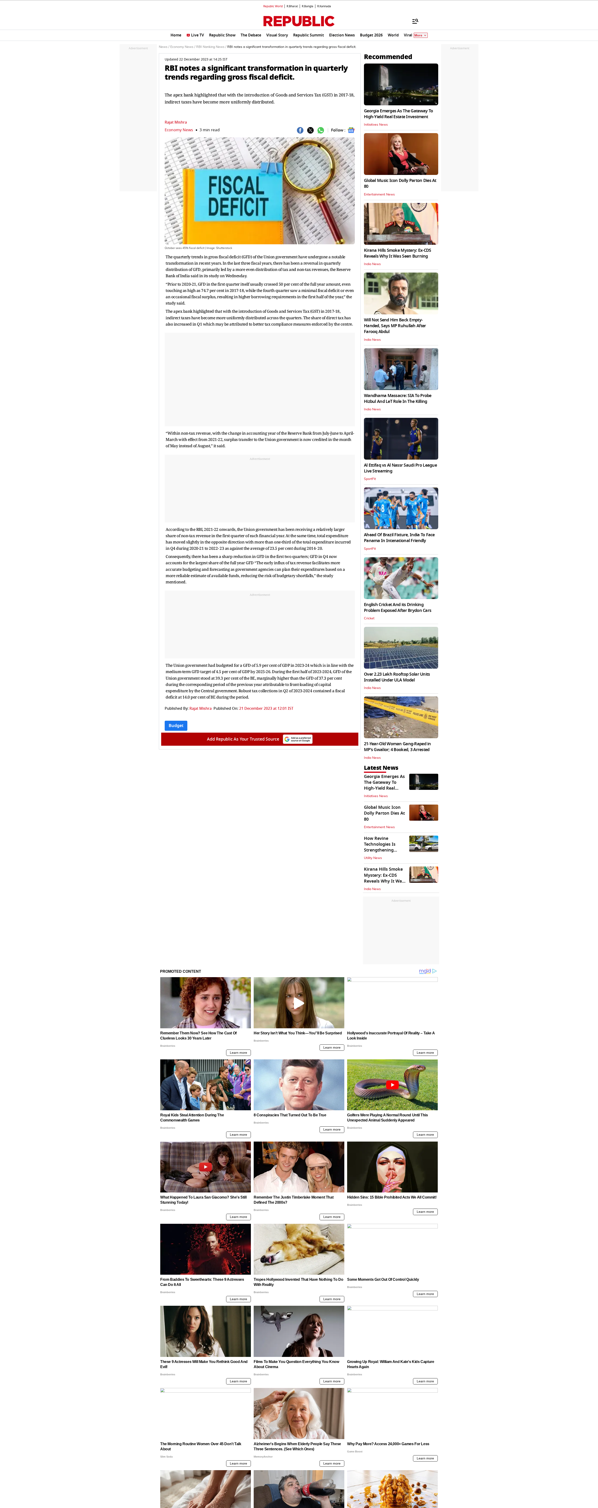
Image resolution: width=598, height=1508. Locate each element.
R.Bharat (292, 6)
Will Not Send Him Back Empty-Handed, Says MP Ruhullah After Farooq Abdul (395, 326)
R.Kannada (324, 6)
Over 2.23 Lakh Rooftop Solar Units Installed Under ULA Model (397, 677)
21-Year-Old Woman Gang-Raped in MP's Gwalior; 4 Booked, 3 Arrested (397, 747)
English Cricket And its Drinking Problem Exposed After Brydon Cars (397, 608)
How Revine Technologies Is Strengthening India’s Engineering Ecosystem (383, 850)
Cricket (369, 618)
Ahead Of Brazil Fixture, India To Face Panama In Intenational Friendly (399, 538)
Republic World (273, 6)
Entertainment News (379, 194)
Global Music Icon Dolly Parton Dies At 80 (400, 183)
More (418, 35)
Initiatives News (376, 124)
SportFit (370, 479)
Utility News (373, 858)
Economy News (179, 130)
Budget (176, 726)
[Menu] (413, 21)
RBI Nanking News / (211, 47)
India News (372, 264)
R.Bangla (307, 6)
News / (164, 47)
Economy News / (182, 47)
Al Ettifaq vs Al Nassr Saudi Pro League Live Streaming (400, 468)
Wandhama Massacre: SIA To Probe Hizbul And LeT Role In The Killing (397, 398)
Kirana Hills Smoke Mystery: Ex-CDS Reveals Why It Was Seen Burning (397, 253)
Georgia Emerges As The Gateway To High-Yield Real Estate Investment (398, 114)
